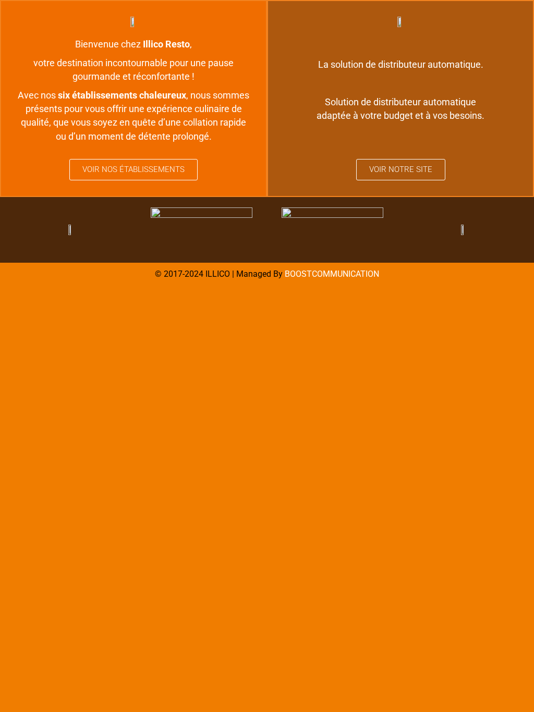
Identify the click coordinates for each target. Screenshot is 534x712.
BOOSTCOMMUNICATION (332, 274)
